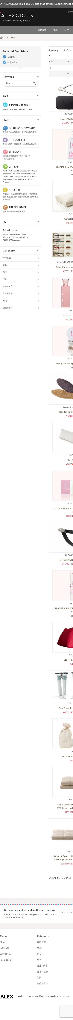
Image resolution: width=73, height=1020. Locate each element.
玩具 (5, 279)
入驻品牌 (4, 948)
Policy (21, 996)
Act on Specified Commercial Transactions (49, 996)
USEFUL (11, 57)
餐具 (55, 30)
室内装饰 (42, 30)
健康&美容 (12, 62)
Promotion (5, 959)
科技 (67, 30)
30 (46, 73)
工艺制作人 (5, 953)
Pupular (49, 61)
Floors (3, 942)
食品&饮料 (8, 307)
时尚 (5, 300)
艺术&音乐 (8, 293)
